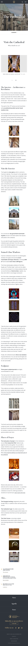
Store (14, 610)
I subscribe (14, 623)
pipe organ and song (19, 492)
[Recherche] (22, 2)
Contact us (5, 587)
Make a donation (14, 638)
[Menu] (2, 2)
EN (25, 1)
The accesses (5, 572)
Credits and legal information (14, 634)
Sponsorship (14, 641)
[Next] (15, 80)
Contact (14, 636)
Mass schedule (6, 580)
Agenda (14, 604)
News (14, 598)
